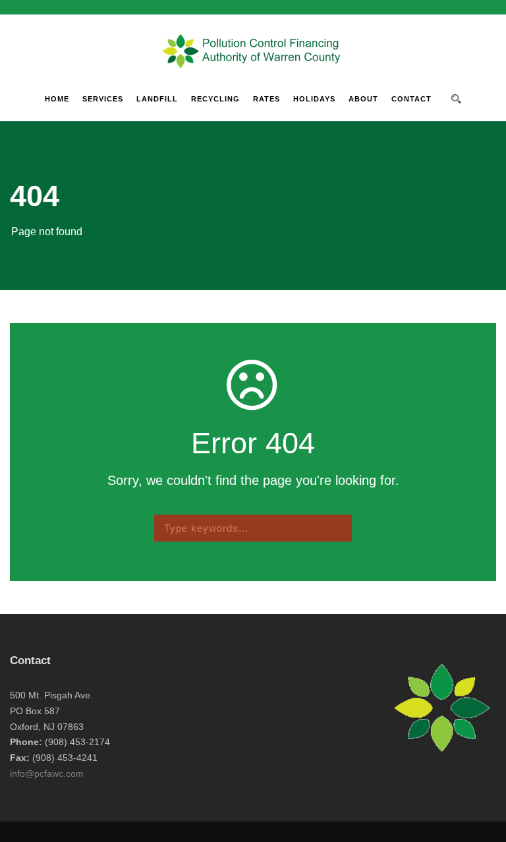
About (363, 99)
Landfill (157, 99)
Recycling (215, 99)
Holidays (314, 99)
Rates (266, 99)
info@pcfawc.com (47, 773)
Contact (411, 99)
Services (102, 99)
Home (57, 99)
